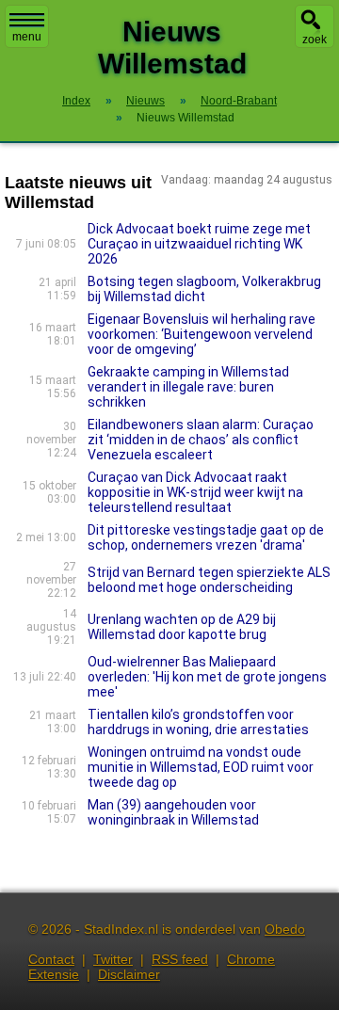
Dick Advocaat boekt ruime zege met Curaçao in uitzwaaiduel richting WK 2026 (199, 243)
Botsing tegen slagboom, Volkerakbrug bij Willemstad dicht (204, 289)
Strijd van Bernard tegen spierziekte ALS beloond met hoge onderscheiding (209, 580)
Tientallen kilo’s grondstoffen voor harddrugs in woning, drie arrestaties (198, 722)
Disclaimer (129, 974)
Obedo (285, 929)
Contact (51, 959)
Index (76, 100)
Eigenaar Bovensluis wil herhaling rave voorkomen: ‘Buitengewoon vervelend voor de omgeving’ (201, 334)
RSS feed (180, 959)
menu (26, 36)
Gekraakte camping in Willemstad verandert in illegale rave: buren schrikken (188, 386)
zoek (314, 39)
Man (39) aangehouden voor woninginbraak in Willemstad (173, 812)
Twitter (113, 959)
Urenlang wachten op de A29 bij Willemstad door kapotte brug (182, 627)
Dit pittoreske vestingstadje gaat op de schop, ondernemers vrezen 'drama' (206, 537)
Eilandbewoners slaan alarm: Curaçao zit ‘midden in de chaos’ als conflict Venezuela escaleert (201, 439)
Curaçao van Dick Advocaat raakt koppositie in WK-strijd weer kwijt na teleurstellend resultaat (195, 492)
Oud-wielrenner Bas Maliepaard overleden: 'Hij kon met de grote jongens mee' (207, 676)
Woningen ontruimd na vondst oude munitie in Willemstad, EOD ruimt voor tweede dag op (201, 767)
